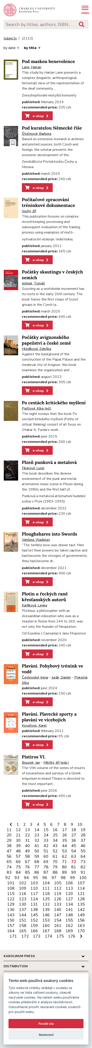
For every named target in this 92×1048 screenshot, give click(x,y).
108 (11, 888)
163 (81, 925)
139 (46, 909)
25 (55, 835)
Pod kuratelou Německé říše (52, 128)
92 (7, 877)
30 (18, 840)
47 (9, 851)
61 (55, 856)
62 (64, 856)
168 (57, 931)
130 (22, 904)
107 (81, 883)
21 (18, 835)
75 (18, 867)
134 (69, 904)
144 (22, 915)
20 (9, 835)
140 (57, 909)
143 (11, 915)
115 (11, 893)
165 (22, 931)
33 (46, 840)
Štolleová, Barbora (36, 133)
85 (27, 872)
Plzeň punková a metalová (49, 462)
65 (9, 861)
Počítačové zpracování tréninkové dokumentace (48, 202)
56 (9, 856)
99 (72, 877)
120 (69, 893)
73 (83, 861)
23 (36, 835)
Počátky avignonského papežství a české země (46, 340)
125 (46, 899)
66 (18, 861)
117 (34, 893)
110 (34, 888)
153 (46, 920)
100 (83, 877)
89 (64, 872)
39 (18, 845)
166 (34, 931)
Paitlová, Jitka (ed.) (36, 408)
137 (22, 909)
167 (46, 931)
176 (71, 936)
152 (34, 920)
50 (36, 851)
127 (69, 899)
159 (34, 925)
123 (22, 899)
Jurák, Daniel (61, 677)
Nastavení (46, 1034)
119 (57, 893)
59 (36, 856)
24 (46, 835)
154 (57, 920)
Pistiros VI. (34, 757)
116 (22, 893)
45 (73, 845)
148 (69, 915)
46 (83, 845)
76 (27, 867)
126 (57, 899)
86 (36, 872)
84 (18, 872)
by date (10, 47)
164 (11, 931)
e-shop (38, 116)
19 (83, 829)
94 (26, 877)
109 (22, 888)
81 (73, 867)
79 (55, 867)
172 (25, 936)
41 (36, 845)
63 (73, 856)
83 (9, 872)
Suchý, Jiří (29, 211)
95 (35, 877)
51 (46, 851)
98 (63, 877)
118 (46, 893)
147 (57, 915)
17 (64, 829)
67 (27, 861)
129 (11, 904)
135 (81, 904)
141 (69, 909)
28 (83, 835)
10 (79, 824)
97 (54, 877)
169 (69, 931)
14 (36, 829)
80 (64, 867)
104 (46, 883)
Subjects (10, 38)
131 (34, 904)
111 (46, 888)
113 (69, 888)
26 (64, 835)
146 (46, 915)
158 (22, 925)
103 (34, 883)
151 (22, 920)
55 (83, 851)
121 (81, 893)
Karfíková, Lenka (34, 605)
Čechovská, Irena (35, 677)
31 (27, 840)
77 (36, 867)
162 (69, 925)
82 (83, 867)
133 (57, 904)
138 (34, 909)
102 (22, 883)
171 (13, 936)
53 (64, 851)
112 (57, 888)
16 (55, 829)
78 (46, 867)
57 (18, 856)
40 (27, 845)
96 (44, 877)
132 (46, 904)
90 (73, 872)
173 (36, 936)
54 (73, 851)
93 (17, 877)
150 (11, 920)
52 (55, 851)
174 (48, 936)
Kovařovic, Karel (34, 725)
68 (36, 861)
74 (9, 867)
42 (46, 845)
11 (9, 829)
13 (27, 829)
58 (27, 856)
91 (83, 872)
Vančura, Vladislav (36, 539)
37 (83, 840)
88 (55, 872)
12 (18, 829)
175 (60, 936)
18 (73, 829)
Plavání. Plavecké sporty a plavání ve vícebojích (49, 717)
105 (57, 883)
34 (55, 840)
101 (11, 883)
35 (64, 840)
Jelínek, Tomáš (33, 283)
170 (81, 931)
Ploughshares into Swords (49, 534)
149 (81, 915)
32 (36, 840)
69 (46, 861)
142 (81, 909)
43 (55, 845)
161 (57, 925)
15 (46, 829)
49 (27, 851)
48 (18, 851)
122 (11, 899)
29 (9, 840)
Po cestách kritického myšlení (54, 403)
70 (55, 861)
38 (9, 845)
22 (27, 835)
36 (73, 840)
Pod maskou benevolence (48, 61)
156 (81, 920)
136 (11, 909)
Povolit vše (46, 1023)
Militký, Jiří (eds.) (56, 762)
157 (11, 925)
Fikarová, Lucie (33, 468)
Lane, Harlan (31, 67)
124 (34, 899)
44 (64, 845)
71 (64, 861)
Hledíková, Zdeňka (36, 348)
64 (83, 856)
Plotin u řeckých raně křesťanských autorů (45, 597)
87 (46, 872)
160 (46, 925)
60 (46, 856)
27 (73, 835)
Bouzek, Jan (31, 762)
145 (34, 915)
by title (30, 47)
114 (81, 888)
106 (69, 883)
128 (81, 899)
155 (69, 920)
